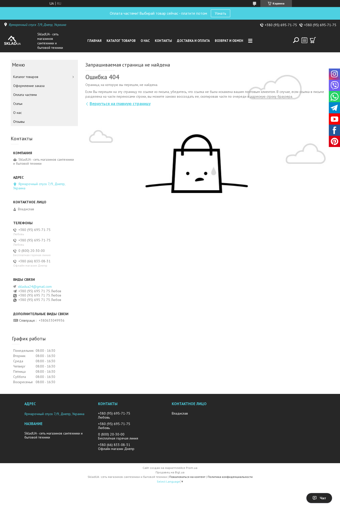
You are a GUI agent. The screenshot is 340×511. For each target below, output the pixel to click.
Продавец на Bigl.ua (170, 472)
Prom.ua (191, 468)
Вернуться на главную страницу (120, 103)
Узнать (220, 13)
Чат (323, 498)
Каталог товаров (121, 41)
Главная (94, 41)
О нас (145, 41)
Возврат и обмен (229, 41)
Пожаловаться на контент (187, 477)
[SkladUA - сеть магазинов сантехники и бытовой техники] (19, 41)
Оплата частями (25, 94)
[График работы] (304, 40)
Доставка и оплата (193, 41)
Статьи (17, 103)
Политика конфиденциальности (230, 477)
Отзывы (19, 121)
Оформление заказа (29, 85)
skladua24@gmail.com (35, 287)
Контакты (163, 41)
